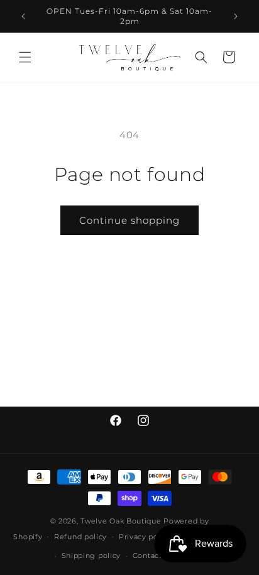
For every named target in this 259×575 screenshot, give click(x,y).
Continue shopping (129, 220)
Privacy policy (145, 536)
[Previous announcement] (23, 16)
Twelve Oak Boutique (120, 521)
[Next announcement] (236, 16)
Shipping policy (91, 555)
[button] (25, 57)
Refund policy (80, 536)
